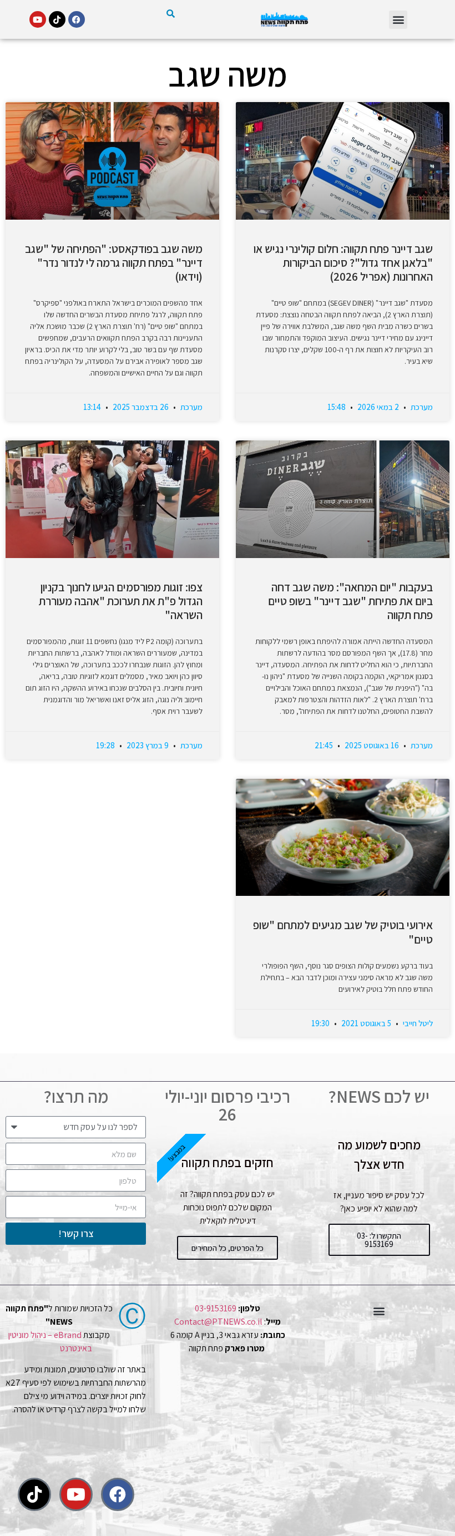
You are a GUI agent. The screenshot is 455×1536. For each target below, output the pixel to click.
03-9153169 (215, 1308)
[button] (398, 20)
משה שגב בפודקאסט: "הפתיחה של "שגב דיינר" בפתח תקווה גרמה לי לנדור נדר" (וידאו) (114, 262)
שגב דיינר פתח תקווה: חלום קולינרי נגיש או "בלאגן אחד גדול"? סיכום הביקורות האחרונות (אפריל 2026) (343, 262)
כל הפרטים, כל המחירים (227, 1248)
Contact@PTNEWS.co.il (218, 1321)
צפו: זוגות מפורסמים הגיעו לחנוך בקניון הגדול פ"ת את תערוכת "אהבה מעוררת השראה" (121, 601)
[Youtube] (37, 19)
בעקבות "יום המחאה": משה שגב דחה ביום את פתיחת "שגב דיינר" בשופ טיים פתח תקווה (350, 601)
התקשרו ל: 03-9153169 (379, 1239)
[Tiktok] (57, 19)
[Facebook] (76, 19)
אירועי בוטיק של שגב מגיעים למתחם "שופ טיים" (343, 931)
